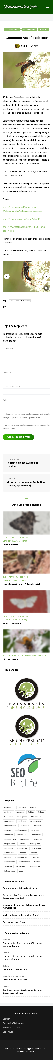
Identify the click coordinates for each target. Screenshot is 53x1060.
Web (5, 400)
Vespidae (22, 871)
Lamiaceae (24, 839)
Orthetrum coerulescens (15, 969)
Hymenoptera (29, 29)
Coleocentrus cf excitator (20, 301)
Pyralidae (7, 857)
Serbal (24, 45)
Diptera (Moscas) (11, 656)
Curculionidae (38, 825)
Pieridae (23, 852)
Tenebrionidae (34, 866)
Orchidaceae (36, 848)
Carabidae (22, 821)
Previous (7, 276)
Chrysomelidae (10, 825)
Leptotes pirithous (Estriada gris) (21, 584)
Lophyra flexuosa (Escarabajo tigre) (21, 915)
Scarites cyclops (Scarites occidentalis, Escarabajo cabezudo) (22, 991)
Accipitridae (9, 807)
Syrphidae (8, 866)
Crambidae (24, 825)
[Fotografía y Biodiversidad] (26, 693)
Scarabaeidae (9, 862)
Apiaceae (20, 812)
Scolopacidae (24, 862)
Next (46, 276)
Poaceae (33, 852)
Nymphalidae (22, 848)
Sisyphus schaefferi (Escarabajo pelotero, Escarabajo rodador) (23, 896)
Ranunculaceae (21, 857)
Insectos (43, 29)
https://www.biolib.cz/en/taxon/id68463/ (22, 219)
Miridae (22, 843)
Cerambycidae (35, 821)
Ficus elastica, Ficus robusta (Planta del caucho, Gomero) (22, 944)
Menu (47, 7)
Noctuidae (8, 848)
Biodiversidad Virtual (11, 1027)
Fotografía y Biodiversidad (13, 1023)
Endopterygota (12, 29)
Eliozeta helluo (11, 659)
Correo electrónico (11, 386)
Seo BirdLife (8, 1032)
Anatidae (33, 807)
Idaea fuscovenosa (13, 623)
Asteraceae (8, 816)
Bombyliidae (22, 816)
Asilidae (41, 812)
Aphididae (8, 812)
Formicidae (8, 834)
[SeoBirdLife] (26, 770)
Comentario (8, 348)
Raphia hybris (10, 544)
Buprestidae (9, 821)
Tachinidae (20, 866)
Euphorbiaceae (21, 830)
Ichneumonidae (10, 839)
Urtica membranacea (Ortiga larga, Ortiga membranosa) (24, 906)
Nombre (7, 372)
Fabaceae (35, 830)
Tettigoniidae (9, 871)
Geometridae (22, 834)
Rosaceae (35, 857)
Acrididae (22, 807)
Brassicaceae (36, 816)
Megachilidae (9, 843)
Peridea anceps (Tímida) (15, 922)
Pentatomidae (9, 852)
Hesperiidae (36, 834)
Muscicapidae (34, 843)
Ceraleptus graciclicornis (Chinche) (20, 888)
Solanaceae (38, 862)
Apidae (31, 812)
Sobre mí (6, 1019)
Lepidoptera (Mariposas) (15, 541)
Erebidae (7, 830)
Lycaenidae (37, 839)
